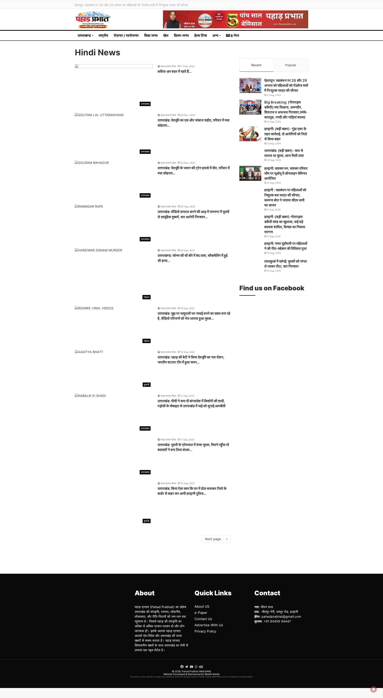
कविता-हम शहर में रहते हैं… (175, 71)
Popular (290, 65)
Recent (256, 65)
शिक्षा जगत (151, 35)
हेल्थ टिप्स (200, 35)
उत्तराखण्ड (84, 35)
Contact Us (203, 619)
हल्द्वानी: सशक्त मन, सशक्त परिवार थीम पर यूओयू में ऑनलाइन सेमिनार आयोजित (286, 173)
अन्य (215, 35)
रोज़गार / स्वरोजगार (126, 35)
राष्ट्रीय (103, 35)
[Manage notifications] (373, 689)
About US (201, 606)
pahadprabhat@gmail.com (281, 616)
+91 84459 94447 (277, 621)
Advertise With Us (208, 625)
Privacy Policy (205, 631)
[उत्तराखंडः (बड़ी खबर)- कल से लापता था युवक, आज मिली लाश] (250, 155)
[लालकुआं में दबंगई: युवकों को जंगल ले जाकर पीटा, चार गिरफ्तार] (250, 266)
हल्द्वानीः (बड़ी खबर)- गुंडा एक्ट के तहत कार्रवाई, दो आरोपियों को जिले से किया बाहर (285, 134)
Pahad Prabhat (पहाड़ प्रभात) (196, 671)
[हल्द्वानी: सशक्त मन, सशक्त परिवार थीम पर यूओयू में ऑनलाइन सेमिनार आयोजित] (250, 173)
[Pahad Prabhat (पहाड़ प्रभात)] (94, 19)
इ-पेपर (234, 35)
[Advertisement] (273, 342)
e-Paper (200, 613)
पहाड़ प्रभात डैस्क (168, 66)
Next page (213, 539)
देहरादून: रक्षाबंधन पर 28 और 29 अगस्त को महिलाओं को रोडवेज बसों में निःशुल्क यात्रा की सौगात (286, 85)
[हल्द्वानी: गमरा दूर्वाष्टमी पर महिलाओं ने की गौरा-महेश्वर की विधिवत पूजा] (250, 248)
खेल (165, 35)
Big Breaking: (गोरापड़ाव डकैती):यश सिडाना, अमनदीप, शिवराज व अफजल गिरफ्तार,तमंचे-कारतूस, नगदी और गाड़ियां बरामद (150, 5)
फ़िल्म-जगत (181, 35)
